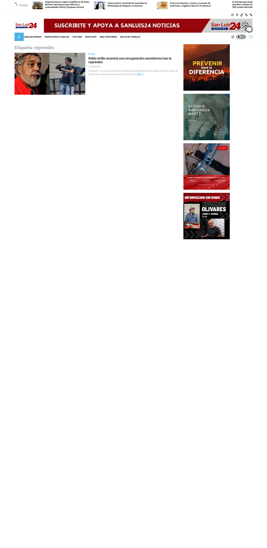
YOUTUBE (77, 37)
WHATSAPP (91, 37)
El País (91, 54)
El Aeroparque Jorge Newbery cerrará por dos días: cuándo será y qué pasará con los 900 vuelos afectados (236, 5)
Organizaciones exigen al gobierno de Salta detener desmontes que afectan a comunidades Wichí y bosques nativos (49, 5)
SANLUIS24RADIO (33, 37)
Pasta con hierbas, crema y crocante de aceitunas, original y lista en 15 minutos (172, 4)
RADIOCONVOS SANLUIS (57, 37)
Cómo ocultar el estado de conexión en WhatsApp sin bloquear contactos (109, 4)
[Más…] (140, 74)
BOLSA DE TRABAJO (130, 37)
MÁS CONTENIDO (108, 37)
